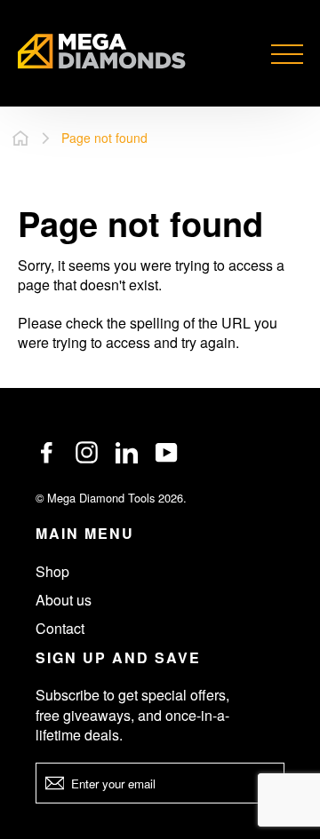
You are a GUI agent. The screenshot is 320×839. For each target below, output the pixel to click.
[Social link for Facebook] (47, 452)
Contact (60, 628)
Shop (52, 571)
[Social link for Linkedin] (127, 452)
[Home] (20, 138)
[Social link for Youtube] (167, 452)
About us (64, 600)
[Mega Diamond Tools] (102, 54)
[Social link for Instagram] (87, 452)
